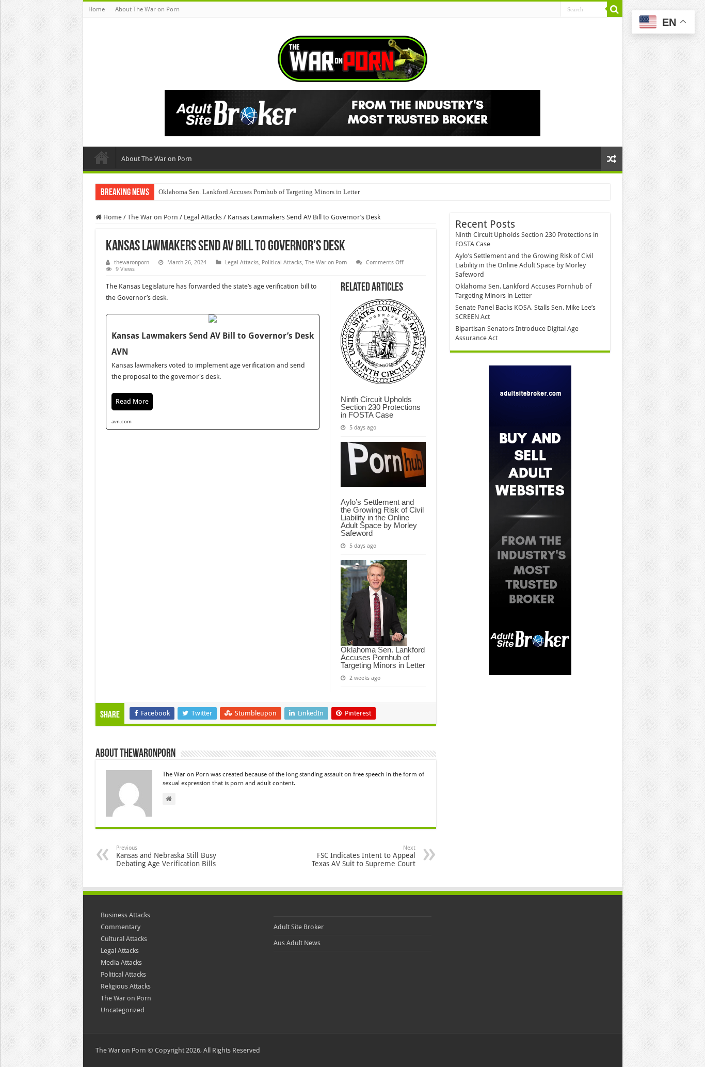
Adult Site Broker (299, 927)
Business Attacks (125, 915)
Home (96, 9)
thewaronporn (131, 262)
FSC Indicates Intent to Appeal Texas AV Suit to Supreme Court (363, 856)
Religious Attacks (126, 986)
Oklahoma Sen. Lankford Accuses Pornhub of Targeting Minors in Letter (259, 192)
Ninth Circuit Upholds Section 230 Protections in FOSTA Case (381, 407)
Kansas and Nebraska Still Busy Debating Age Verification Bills (166, 856)
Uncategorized (123, 1010)
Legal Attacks (203, 217)
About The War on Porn (147, 9)
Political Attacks (282, 262)
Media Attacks (121, 962)
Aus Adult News (297, 943)
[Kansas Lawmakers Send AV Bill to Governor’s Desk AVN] (212, 371)
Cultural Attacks (124, 939)
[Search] (614, 9)
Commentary (120, 927)
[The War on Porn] (352, 56)
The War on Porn (152, 217)
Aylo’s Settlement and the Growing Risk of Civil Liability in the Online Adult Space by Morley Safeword (382, 517)
